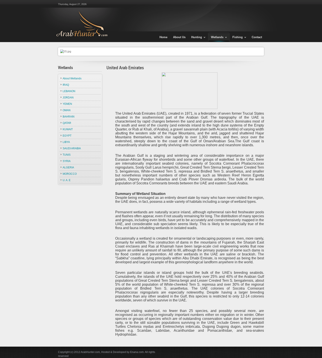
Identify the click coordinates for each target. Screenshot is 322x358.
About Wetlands (72, 78)
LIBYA (66, 142)
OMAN (67, 110)
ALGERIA (68, 167)
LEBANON (69, 91)
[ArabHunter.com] (81, 18)
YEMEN (67, 103)
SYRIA (67, 161)
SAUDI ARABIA (72, 148)
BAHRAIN (68, 116)
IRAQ (66, 84)
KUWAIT (68, 129)
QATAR (67, 123)
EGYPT (67, 135)
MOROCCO (70, 173)
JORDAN (68, 97)
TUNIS (67, 154)
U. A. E (67, 180)
